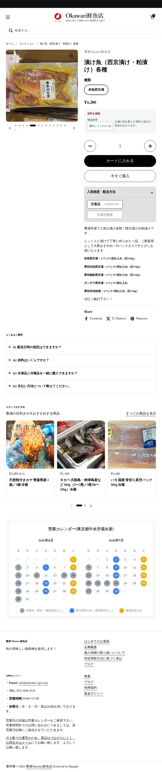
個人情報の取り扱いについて (104, 653)
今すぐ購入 (120, 176)
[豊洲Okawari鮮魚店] (80, 17)
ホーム (10, 43)
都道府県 (92, 120)
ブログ (89, 664)
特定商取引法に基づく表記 (103, 658)
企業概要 (90, 647)
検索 (87, 676)
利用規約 (90, 688)
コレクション (26, 43)
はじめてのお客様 (96, 641)
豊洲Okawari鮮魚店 (39, 766)
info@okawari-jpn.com (33, 683)
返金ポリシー (93, 693)
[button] (152, 17)
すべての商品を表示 (141, 413)
